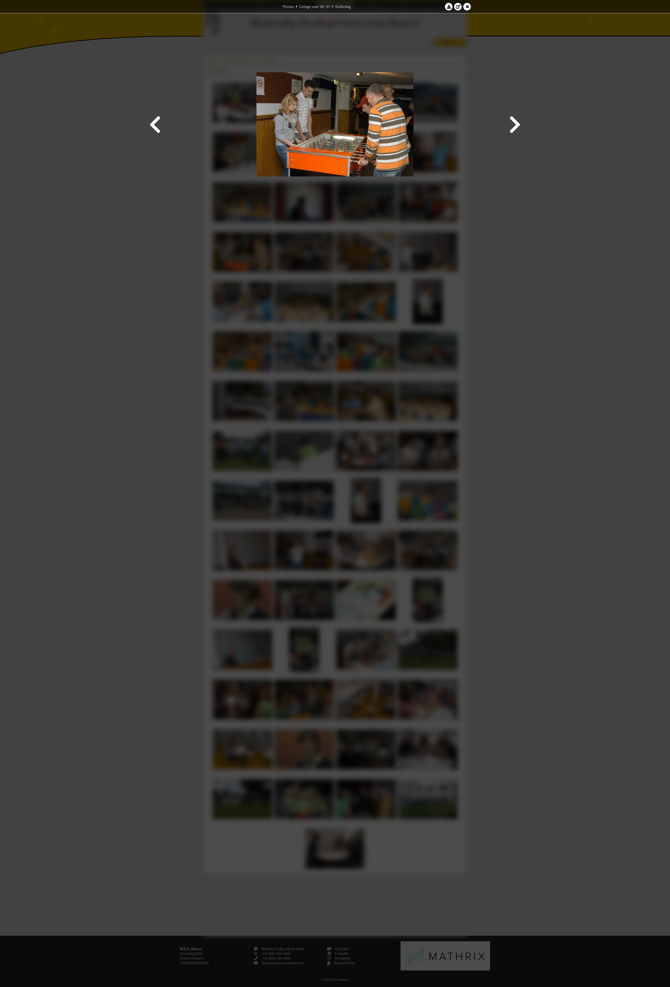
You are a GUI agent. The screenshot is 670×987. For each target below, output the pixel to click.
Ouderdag (343, 6)
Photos (288, 6)
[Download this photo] (449, 6)
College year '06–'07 (314, 6)
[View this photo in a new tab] (458, 6)
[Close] (467, 6)
